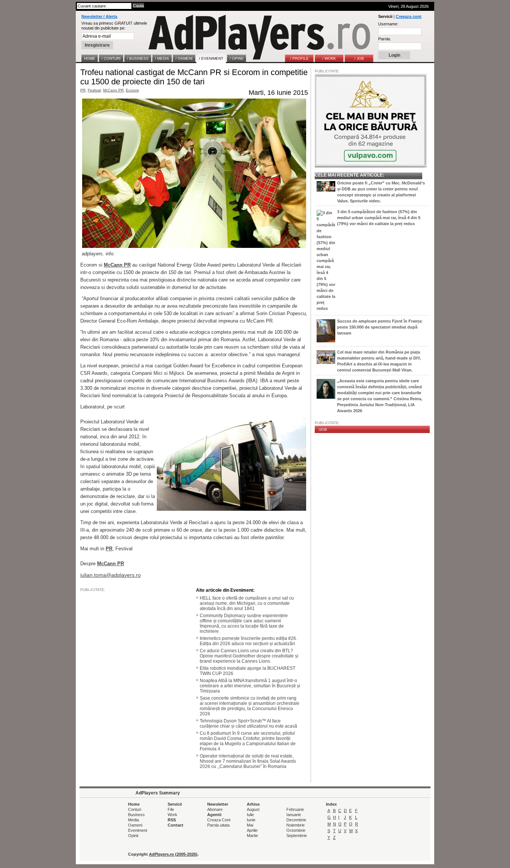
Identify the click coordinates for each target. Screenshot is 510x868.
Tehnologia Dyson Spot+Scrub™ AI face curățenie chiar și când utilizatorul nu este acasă (248, 723)
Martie (252, 835)
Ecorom (132, 90)
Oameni (135, 825)
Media (133, 820)
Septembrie (296, 835)
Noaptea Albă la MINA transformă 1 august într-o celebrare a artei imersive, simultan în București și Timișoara (250, 686)
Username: (388, 24)
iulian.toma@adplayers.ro (110, 575)
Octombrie (295, 830)
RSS (172, 820)
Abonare (215, 809)
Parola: (384, 39)
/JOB (322, 429)
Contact (175, 825)
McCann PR (113, 90)
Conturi (134, 809)
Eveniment (137, 830)
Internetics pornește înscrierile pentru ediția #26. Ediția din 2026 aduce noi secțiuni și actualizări (248, 641)
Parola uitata (218, 825)
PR (82, 90)
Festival (94, 90)
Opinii (133, 835)
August (253, 809)
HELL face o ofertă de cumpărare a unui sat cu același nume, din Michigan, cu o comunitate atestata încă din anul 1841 (247, 603)
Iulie (250, 814)
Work (172, 814)
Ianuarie (293, 814)
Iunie (251, 820)
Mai (250, 825)
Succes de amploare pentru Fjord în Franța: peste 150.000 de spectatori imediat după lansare (380, 327)
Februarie (295, 809)
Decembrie (296, 820)
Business (136, 814)
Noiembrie (295, 825)
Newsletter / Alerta (99, 16)
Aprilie (252, 830)
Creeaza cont (409, 16)
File (171, 809)
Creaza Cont (218, 820)
